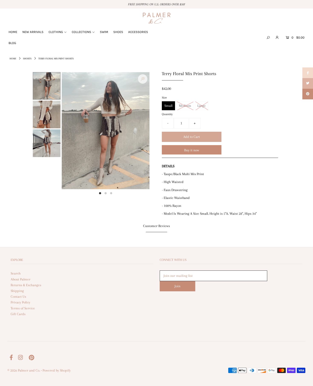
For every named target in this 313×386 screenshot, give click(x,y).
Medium (185, 106)
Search (16, 273)
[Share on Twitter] (307, 83)
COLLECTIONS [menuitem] (81, 32)
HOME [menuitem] (13, 32)
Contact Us (18, 297)
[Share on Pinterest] (307, 94)
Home (13, 58)
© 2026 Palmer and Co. (23, 370)
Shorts (27, 58)
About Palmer (20, 279)
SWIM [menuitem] (104, 32)
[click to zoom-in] (142, 79)
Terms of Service (23, 308)
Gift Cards (18, 314)
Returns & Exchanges (26, 285)
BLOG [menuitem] (12, 43)
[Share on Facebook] (307, 72)
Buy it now (191, 150)
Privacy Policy (20, 302)
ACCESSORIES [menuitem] (138, 32)
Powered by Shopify (57, 370)
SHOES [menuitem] (118, 32)
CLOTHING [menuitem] (56, 32)
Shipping (17, 291)
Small (168, 106)
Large (201, 106)
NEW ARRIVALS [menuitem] (32, 32)
